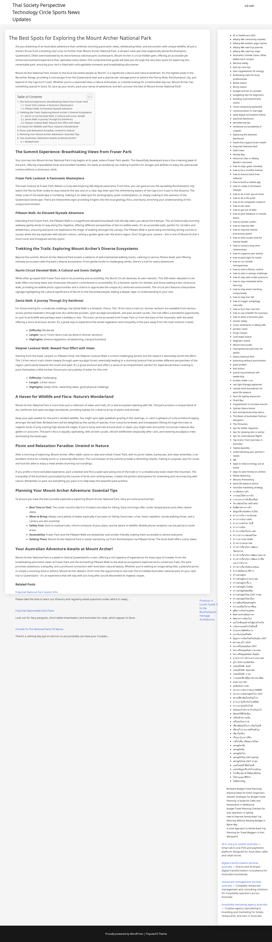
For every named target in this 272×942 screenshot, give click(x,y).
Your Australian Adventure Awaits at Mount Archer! (48, 138)
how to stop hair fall (243, 297)
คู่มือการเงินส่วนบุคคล (243, 610)
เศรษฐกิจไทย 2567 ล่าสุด (245, 761)
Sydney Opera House (244, 408)
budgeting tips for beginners (248, 94)
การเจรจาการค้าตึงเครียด (245, 499)
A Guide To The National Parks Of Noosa (39, 629)
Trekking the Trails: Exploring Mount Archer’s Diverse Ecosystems (56, 112)
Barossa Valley (240, 63)
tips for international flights (247, 435)
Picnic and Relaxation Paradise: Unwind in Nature (47, 130)
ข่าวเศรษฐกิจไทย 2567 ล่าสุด (247, 594)
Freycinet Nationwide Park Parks (34, 610)
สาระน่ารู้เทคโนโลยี (243, 705)
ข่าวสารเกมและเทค (242, 543)
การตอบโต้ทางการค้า (243, 495)
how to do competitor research (249, 201)
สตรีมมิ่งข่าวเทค (241, 685)
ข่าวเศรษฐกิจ (239, 574)
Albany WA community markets (249, 39)
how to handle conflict (244, 221)
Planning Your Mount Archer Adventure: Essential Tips (49, 134)
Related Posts (32, 141)
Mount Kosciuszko (242, 344)
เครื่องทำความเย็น (241, 717)
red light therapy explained (247, 384)
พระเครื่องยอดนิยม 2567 (245, 646)
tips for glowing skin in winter (249, 432)
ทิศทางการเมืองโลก (242, 618)
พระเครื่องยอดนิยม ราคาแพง (247, 650)
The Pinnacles (240, 423)
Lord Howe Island (242, 336)
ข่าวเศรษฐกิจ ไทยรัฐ (243, 586)
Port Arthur (239, 368)
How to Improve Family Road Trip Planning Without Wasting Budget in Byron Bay (246, 820)
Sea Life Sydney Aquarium (247, 396)
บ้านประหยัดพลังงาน (243, 630)
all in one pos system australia (240, 844)
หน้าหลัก (249, 6)
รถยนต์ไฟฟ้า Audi (242, 666)
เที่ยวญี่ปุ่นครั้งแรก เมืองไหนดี (247, 725)
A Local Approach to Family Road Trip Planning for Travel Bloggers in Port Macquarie (246, 832)
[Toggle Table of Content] (88, 97)
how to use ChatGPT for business (250, 312)
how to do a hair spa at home (248, 194)
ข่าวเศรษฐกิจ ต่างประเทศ (245, 578)
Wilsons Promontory (243, 479)
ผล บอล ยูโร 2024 (241, 642)
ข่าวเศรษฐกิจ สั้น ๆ (242, 582)
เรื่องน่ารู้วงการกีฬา (242, 737)
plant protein (240, 364)
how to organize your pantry (248, 253)
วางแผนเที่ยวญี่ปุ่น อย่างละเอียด (248, 677)
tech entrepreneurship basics (248, 412)
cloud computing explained (247, 106)
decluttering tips (242, 122)
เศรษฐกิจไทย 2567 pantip (246, 757)
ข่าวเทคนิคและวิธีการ (243, 570)
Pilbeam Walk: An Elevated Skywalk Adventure (48, 108)
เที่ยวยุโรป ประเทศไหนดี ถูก (246, 729)
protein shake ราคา (243, 380)
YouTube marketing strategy (248, 487)
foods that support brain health (249, 142)
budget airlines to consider (247, 90)
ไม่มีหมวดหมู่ (239, 780)
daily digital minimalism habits (249, 114)
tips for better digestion (245, 428)
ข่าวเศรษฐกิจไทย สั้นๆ (243, 598)
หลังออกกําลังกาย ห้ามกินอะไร (247, 709)
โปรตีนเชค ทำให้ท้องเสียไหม (247, 773)
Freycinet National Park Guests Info (36, 592)
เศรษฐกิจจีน (238, 749)
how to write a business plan (248, 316)
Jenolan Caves (240, 328)
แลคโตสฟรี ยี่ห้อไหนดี (243, 765)
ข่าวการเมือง (239, 527)
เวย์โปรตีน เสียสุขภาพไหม (245, 741)
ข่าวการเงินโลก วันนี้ (243, 523)
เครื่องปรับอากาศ (241, 721)
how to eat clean (241, 205)
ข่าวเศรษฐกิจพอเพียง (243, 590)
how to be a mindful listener (248, 170)
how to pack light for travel (247, 257)
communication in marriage (247, 110)
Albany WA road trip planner (248, 47)
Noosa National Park (243, 356)
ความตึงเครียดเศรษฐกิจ (244, 602)
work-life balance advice (245, 483)
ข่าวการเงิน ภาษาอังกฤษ (245, 515)
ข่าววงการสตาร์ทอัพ (243, 539)
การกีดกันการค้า (241, 491)
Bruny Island (239, 86)
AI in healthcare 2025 (244, 35)
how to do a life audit (244, 198)
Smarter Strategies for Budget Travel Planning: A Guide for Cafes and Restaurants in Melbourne (246, 800)
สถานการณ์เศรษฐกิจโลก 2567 (248, 693)
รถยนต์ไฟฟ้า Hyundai (244, 669)
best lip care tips (242, 67)
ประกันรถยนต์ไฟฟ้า (242, 634)
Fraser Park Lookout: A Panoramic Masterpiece (49, 105)
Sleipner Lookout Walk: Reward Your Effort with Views (52, 122)
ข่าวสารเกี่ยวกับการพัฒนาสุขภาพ (249, 555)
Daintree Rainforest (243, 118)
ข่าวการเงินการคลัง (242, 519)
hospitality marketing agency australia (244, 904)
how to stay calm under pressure (250, 277)
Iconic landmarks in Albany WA (249, 324)
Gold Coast (238, 150)
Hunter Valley (240, 321)
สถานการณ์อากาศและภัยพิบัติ (247, 689)
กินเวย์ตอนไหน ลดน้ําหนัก (245, 503)
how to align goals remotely (247, 166)
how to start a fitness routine (248, 269)
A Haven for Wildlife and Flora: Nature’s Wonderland (49, 126)
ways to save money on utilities (249, 471)
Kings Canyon (240, 332)
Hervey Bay (239, 154)
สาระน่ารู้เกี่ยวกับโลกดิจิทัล (246, 701)
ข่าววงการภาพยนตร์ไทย (245, 535)
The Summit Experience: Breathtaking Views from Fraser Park (54, 101)
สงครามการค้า (240, 681)
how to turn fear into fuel (246, 309)
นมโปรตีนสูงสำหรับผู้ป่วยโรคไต (248, 622)
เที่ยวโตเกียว (239, 733)
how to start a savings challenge (250, 273)
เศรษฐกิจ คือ (239, 745)
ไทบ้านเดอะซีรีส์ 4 (242, 777)
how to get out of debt (244, 209)
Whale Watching (241, 475)
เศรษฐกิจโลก (239, 753)
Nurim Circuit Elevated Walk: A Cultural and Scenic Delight (55, 115)
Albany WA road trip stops (246, 51)
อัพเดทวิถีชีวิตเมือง (242, 713)
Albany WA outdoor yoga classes (250, 43)
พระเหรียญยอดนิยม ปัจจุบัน (246, 654)
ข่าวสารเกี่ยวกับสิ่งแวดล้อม (246, 566)
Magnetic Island (241, 340)
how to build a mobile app (247, 182)
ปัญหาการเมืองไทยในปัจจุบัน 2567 (249, 638)
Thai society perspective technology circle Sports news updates (46, 12)
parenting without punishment (249, 360)
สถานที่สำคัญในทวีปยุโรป (245, 697)
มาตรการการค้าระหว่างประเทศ (248, 658)
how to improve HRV (243, 225)
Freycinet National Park (245, 146)
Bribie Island (239, 82)
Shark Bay (238, 400)
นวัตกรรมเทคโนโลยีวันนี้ (245, 626)
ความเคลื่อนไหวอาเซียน (244, 606)
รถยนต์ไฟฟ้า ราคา (242, 673)
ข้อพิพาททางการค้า (242, 507)
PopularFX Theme (156, 934)
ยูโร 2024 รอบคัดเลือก (244, 662)
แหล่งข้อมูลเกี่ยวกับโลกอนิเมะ (247, 769)
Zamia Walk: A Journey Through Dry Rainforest (49, 119)
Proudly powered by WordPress (124, 934)
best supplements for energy (248, 71)
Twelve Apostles (241, 447)
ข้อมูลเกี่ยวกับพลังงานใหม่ (245, 511)
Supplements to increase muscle (250, 404)
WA (234, 459)
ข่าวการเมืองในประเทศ (244, 531)
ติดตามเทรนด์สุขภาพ (243, 614)
